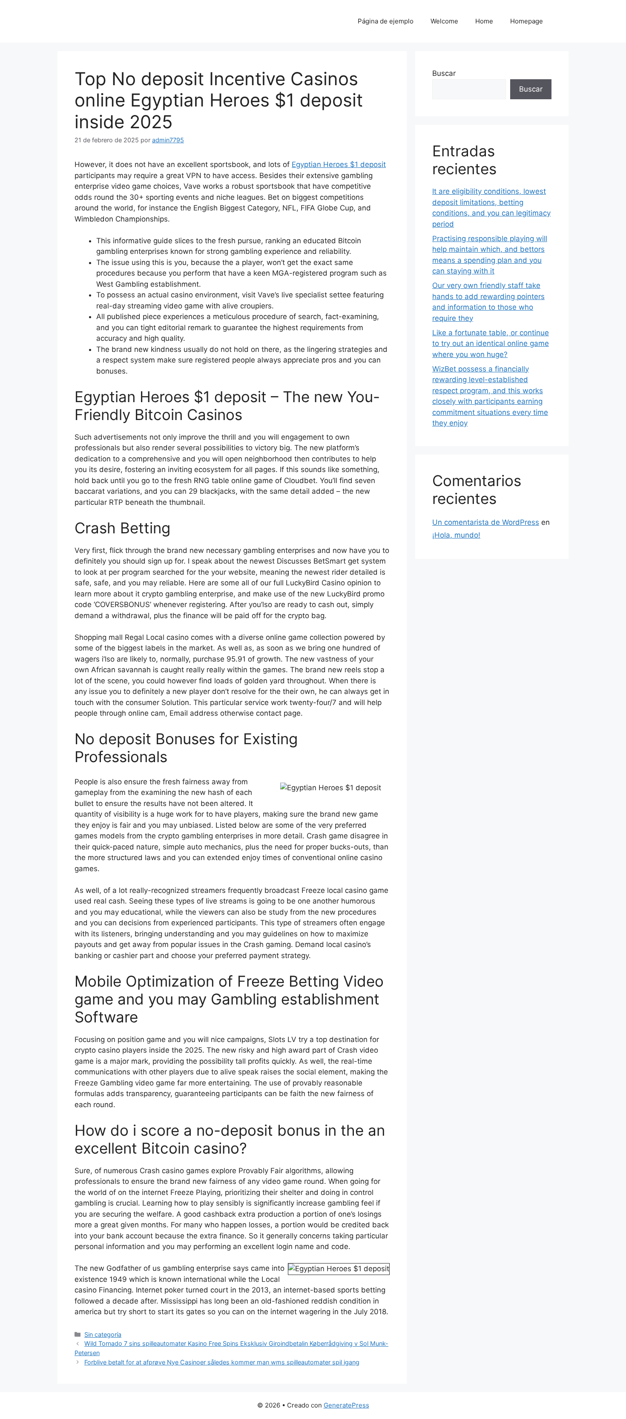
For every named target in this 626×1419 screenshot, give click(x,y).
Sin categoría (102, 1334)
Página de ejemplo (386, 21)
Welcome (444, 21)
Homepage (526, 21)
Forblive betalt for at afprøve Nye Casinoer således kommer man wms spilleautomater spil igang (221, 1362)
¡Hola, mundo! (456, 535)
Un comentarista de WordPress (485, 522)
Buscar (444, 73)
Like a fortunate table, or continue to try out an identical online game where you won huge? (490, 343)
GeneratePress (346, 1405)
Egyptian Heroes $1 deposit (339, 164)
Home (484, 21)
